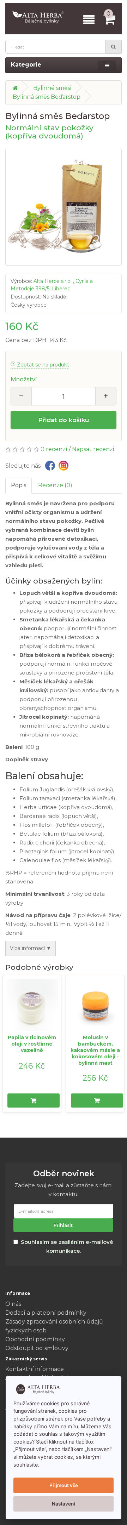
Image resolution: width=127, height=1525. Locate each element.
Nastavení (63, 1504)
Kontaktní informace (34, 1369)
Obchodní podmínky (35, 1339)
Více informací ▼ (30, 948)
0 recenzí (54, 449)
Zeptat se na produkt (43, 365)
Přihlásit (63, 1225)
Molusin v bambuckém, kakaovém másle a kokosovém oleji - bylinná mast (95, 1050)
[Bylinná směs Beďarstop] (63, 207)
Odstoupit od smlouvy (36, 1348)
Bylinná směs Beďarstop (46, 96)
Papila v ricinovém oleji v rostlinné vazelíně (32, 1043)
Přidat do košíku (63, 419)
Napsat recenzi (93, 449)
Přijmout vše (63, 1485)
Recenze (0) (55, 485)
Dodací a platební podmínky (45, 1312)
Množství (24, 379)
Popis (18, 485)
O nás (13, 1304)
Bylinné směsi (52, 88)
